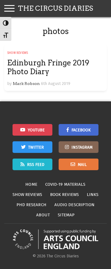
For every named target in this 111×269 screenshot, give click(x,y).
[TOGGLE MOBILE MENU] (9, 8)
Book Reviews (64, 194)
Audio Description (74, 204)
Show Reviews (17, 53)
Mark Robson (26, 83)
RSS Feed (35, 164)
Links (93, 194)
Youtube (36, 130)
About (43, 214)
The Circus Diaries (55, 8)
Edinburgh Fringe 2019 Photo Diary (48, 67)
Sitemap (66, 214)
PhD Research (31, 204)
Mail (82, 164)
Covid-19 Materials (65, 184)
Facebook (81, 130)
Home (31, 184)
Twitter (36, 147)
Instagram (81, 147)
